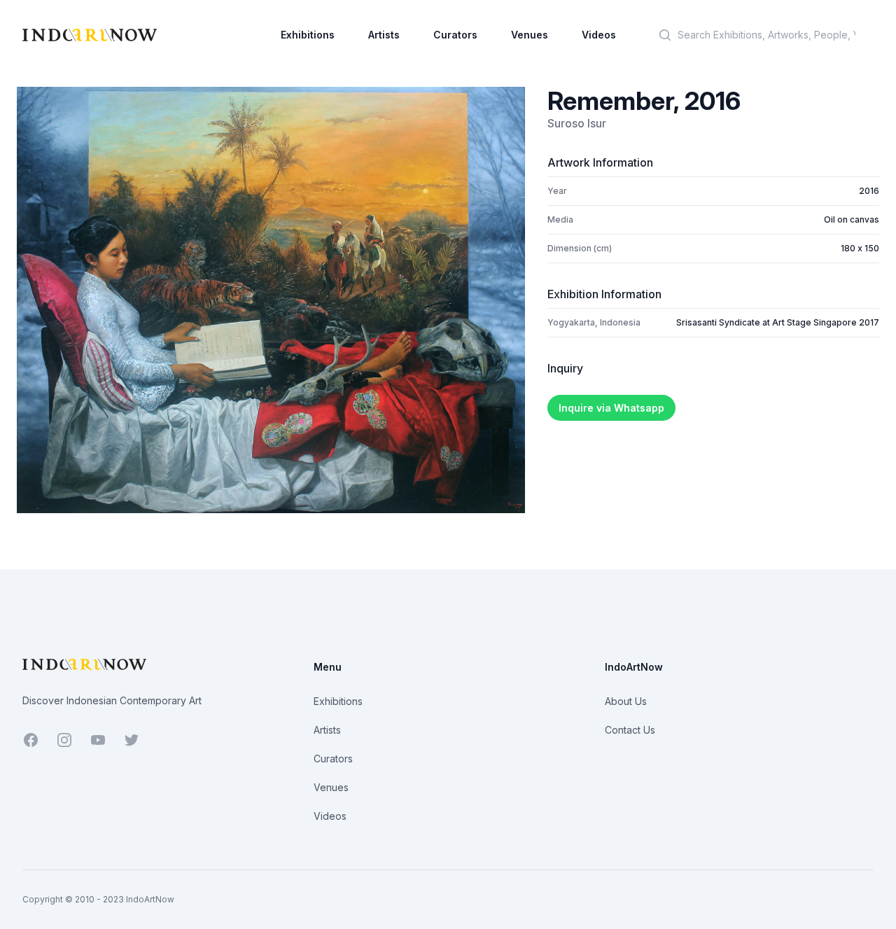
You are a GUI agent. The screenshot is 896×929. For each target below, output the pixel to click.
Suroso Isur (576, 123)
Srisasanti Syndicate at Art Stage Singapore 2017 (777, 322)
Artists (384, 35)
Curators (455, 35)
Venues (529, 35)
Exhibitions (308, 35)
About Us (626, 701)
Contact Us (630, 730)
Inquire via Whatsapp (611, 408)
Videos (599, 35)
